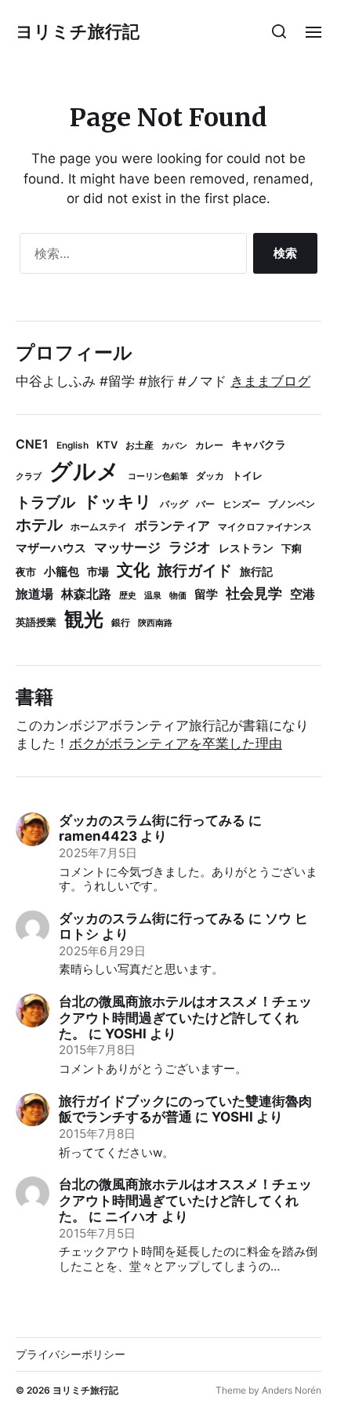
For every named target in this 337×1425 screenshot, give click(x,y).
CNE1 (32, 444)
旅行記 (256, 571)
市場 (98, 571)
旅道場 (34, 594)
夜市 (26, 571)
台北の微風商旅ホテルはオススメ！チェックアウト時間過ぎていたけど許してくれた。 (185, 1017)
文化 (133, 570)
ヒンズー (241, 504)
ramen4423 (98, 836)
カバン (174, 446)
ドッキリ (117, 501)
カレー (209, 445)
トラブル (45, 502)
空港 (302, 594)
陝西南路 (155, 623)
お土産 (139, 445)
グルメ (84, 471)
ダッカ (210, 476)
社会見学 (254, 593)
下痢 (291, 548)
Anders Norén (291, 1390)
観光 (83, 619)
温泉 (152, 596)
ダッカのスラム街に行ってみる (152, 820)
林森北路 (86, 594)
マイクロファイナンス (265, 527)
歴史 (127, 596)
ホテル (39, 524)
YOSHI (126, 1033)
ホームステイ (99, 527)
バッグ (174, 504)
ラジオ (189, 547)
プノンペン (291, 504)
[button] (279, 31)
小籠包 (61, 571)
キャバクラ (258, 444)
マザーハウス (51, 547)
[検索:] (130, 256)
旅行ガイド (195, 571)
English (72, 445)
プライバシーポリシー (70, 1354)
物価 (178, 596)
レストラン (246, 548)
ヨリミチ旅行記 (78, 31)
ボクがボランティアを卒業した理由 (175, 743)
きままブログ (270, 381)
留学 (206, 594)
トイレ (247, 475)
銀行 (120, 622)
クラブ (29, 476)
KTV (107, 444)
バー (205, 504)
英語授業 (36, 622)
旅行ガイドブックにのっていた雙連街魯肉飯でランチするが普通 (185, 1109)
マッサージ (127, 547)
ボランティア (172, 525)
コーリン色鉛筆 (158, 476)
